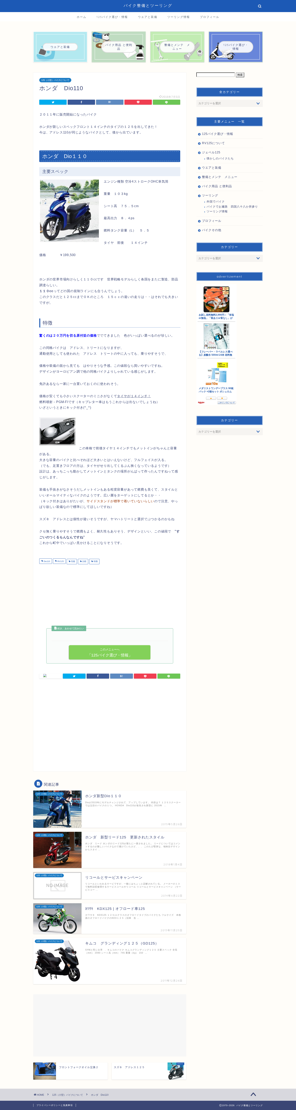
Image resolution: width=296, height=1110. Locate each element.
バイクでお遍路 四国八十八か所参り (232, 206)
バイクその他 (211, 230)
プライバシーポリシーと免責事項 (54, 1105)
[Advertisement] (73, 596)
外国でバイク (216, 201)
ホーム (81, 17)
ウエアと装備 (147, 17)
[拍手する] (50, 676)
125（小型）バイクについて (55, 80)
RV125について (213, 143)
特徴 (95, 561)
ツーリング (210, 195)
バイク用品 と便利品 (217, 186)
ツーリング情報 (178, 17)
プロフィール (209, 17)
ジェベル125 (211, 152)
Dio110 (46, 561)
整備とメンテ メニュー (219, 177)
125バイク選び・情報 (112, 17)
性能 (72, 561)
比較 (84, 561)
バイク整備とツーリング (148, 5)
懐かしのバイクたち (220, 158)
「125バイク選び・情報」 (109, 652)
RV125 (60, 561)
